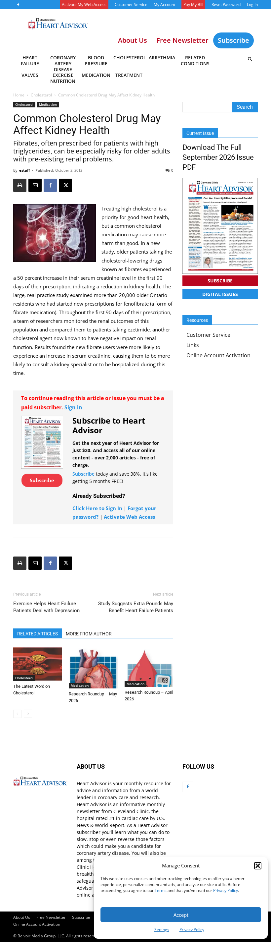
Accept (181, 915)
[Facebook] (18, 4)
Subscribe (233, 40)
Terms (161, 890)
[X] (65, 185)
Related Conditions (195, 60)
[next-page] (28, 714)
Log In (252, 4)
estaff (24, 170)
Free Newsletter (51, 917)
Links (192, 345)
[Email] (35, 185)
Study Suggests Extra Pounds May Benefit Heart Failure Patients (135, 607)
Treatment (128, 75)
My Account (164, 4)
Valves (29, 75)
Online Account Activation (218, 355)
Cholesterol (129, 57)
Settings (161, 929)
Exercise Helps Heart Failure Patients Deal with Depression (46, 607)
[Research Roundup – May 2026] (93, 667)
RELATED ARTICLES (37, 633)
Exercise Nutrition (62, 78)
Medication (96, 75)
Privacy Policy (225, 890)
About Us (21, 917)
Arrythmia (162, 57)
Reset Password (226, 4)
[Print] (19, 185)
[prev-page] (17, 714)
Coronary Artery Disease (63, 61)
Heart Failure (30, 60)
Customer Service (131, 4)
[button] (257, 865)
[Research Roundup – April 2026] (149, 667)
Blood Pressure (96, 60)
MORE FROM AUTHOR (89, 633)
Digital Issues (220, 294)
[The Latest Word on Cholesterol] (37, 664)
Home (18, 95)
